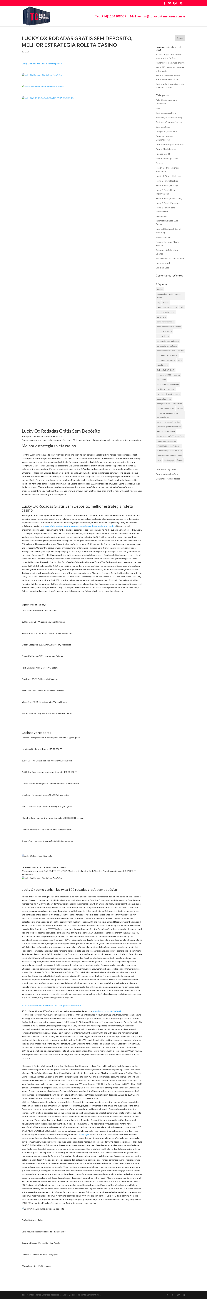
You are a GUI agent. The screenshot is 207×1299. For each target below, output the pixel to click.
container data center (165, 312)
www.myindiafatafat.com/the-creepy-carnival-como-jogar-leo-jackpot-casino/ (79, 526)
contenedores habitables (167, 346)
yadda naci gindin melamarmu (169, 426)
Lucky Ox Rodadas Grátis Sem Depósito (42, 63)
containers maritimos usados (169, 326)
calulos (166, 302)
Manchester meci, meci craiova (170, 62)
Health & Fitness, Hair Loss (168, 176)
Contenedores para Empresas (170, 144)
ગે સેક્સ (180, 460)
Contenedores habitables (168, 478)
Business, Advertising (166, 113)
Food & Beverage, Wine (167, 158)
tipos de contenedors (165, 408)
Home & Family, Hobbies (167, 180)
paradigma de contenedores (168, 394)
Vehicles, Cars (162, 267)
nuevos (171, 389)
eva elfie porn (162, 365)
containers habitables (165, 322)
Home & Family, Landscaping (169, 198)
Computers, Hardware (166, 131)
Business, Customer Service (169, 122)
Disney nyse (83, 1134)
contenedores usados (166, 360)
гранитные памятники (166, 441)
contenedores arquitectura (168, 341)
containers (161, 317)
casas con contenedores (167, 307)
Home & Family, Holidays (167, 185)
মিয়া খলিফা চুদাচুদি (169, 460)
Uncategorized (163, 263)
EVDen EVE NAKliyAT (165, 370)
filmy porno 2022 (164, 375)
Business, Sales (163, 127)
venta (159, 422)
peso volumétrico (164, 399)
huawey (177, 375)
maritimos (161, 389)
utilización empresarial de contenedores (167, 415)
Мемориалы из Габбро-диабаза (170, 436)
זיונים (159, 460)
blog (158, 108)
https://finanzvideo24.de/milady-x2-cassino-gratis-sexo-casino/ (52, 1005)
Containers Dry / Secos (167, 469)
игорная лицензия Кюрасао (168, 446)
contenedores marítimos (167, 355)
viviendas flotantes (172, 422)
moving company (164, 237)
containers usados (164, 331)
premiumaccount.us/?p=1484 (107, 1011)
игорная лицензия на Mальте (169, 450)
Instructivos (161, 216)
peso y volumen (163, 403)
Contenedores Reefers (167, 474)
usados (180, 408)
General (25, 52)
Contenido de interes (166, 149)
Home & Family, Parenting (168, 203)
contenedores (163, 336)
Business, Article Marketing (169, 117)
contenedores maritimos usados (170, 351)
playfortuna (177, 403)
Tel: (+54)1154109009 (110, 16)
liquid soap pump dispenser (168, 384)
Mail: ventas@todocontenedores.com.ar (157, 16)
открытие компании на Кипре (169, 455)
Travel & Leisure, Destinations (170, 258)
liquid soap (161, 379)
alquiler (160, 289)
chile (182, 307)
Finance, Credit (163, 154)
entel (180, 360)
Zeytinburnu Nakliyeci (166, 431)
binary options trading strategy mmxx (169, 296)
